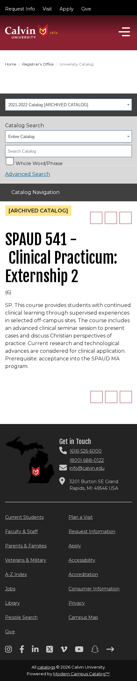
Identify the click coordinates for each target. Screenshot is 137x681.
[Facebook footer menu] (21, 651)
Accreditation (83, 574)
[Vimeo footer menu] (64, 651)
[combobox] (68, 105)
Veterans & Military (25, 560)
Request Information (91, 531)
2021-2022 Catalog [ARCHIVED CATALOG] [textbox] (48, 104)
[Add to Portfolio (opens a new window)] (96, 218)
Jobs (10, 589)
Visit (47, 9)
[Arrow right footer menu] (110, 651)
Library (12, 603)
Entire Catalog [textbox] (21, 136)
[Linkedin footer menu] (35, 651)
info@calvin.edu (87, 468)
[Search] (125, 151)
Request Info (20, 9)
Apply (67, 9)
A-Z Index (16, 574)
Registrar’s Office (38, 64)
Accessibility (81, 560)
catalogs (46, 667)
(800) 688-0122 (86, 460)
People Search (21, 617)
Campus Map (83, 617)
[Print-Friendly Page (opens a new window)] (111, 218)
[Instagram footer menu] (8, 651)
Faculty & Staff (21, 531)
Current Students (24, 517)
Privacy (76, 603)
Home (10, 64)
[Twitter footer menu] (49, 651)
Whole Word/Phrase (39, 163)
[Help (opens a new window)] (125, 218)
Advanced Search (27, 174)
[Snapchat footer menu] (95, 651)
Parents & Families (26, 546)
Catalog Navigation (35, 192)
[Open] (124, 31)
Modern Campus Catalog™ (81, 673)
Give (86, 9)
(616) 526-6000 (85, 451)
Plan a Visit (80, 517)
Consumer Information (93, 589)
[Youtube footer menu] (79, 651)
